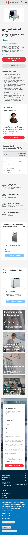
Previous (3, 290)
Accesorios (4, 497)
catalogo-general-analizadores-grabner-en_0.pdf (10, 170)
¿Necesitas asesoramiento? (9, 108)
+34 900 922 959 (6, 475)
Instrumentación (6, 493)
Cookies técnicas (7, 513)
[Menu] (2, 1)
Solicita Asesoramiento (7, 479)
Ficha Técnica (5, 54)
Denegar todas (6, 527)
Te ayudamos (14, 137)
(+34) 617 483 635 (8, 133)
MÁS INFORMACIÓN (7, 510)
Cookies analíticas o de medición (11, 516)
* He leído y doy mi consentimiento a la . (14, 460)
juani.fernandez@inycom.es (10, 131)
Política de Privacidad (12, 453)
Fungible (4, 495)
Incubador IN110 (10, 291)
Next (24, 290)
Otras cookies (6, 518)
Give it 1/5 (3, 43)
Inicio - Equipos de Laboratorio (6, 483)
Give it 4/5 (6, 43)
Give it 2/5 (4, 43)
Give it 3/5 (5, 43)
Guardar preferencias (8, 522)
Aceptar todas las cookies (9, 531)
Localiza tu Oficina (6, 485)
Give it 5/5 (7, 43)
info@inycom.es (6, 477)
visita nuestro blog (21, 484)
